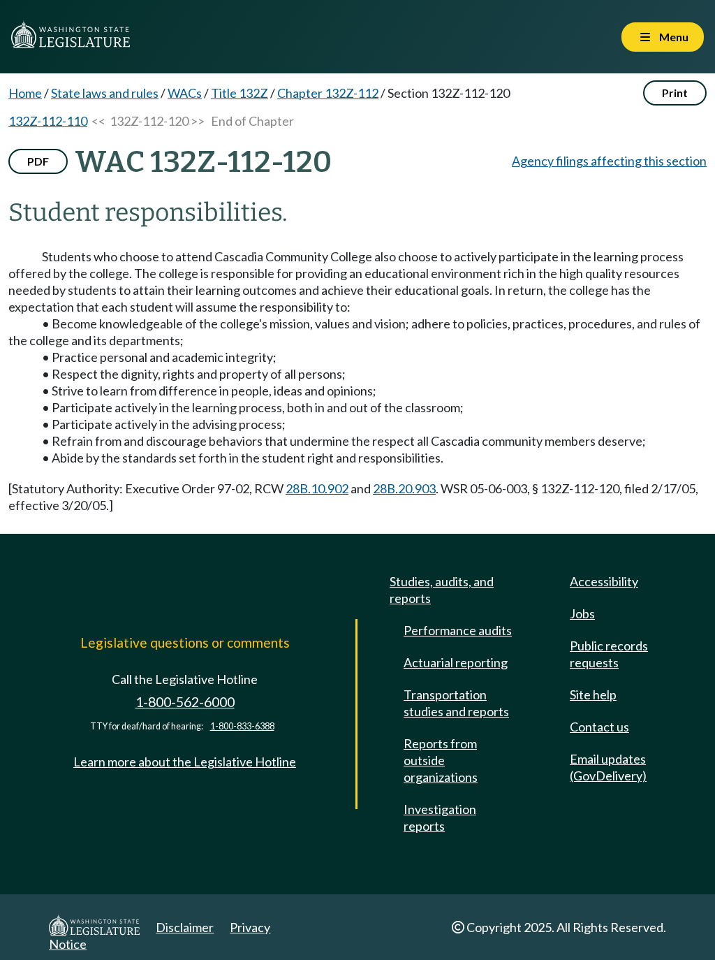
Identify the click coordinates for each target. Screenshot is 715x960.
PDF (38, 161)
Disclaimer (185, 927)
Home (25, 93)
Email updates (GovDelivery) (608, 767)
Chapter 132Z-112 (327, 93)
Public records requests (609, 654)
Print (675, 92)
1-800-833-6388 (242, 726)
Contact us (599, 726)
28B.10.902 (317, 488)
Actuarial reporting (456, 662)
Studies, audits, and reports (442, 590)
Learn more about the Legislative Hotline (184, 761)
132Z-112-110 (47, 121)
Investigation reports (440, 817)
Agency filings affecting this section (609, 160)
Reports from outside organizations (441, 760)
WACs (185, 93)
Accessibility (604, 581)
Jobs (582, 613)
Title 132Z (239, 93)
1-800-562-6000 (185, 702)
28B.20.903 (404, 488)
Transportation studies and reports (456, 703)
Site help (593, 694)
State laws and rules (105, 93)
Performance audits (458, 630)
